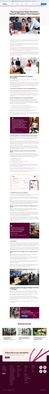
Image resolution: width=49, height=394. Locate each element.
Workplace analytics (12, 377)
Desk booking (11, 373)
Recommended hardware (27, 378)
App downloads (26, 382)
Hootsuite (11, 208)
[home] (4, 4)
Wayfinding (11, 381)
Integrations (11, 384)
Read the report (24, 315)
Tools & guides (19, 370)
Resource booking (12, 367)
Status (25, 381)
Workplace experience (26, 9)
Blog (20, 9)
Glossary (18, 373)
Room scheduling (12, 374)
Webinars (18, 374)
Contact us (33, 370)
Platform (11, 366)
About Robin (26, 367)
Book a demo (33, 367)
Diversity (25, 370)
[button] (13, 4)
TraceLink (11, 254)
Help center (25, 375)
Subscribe (7, 357)
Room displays (11, 380)
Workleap (11, 99)
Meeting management (12, 370)
